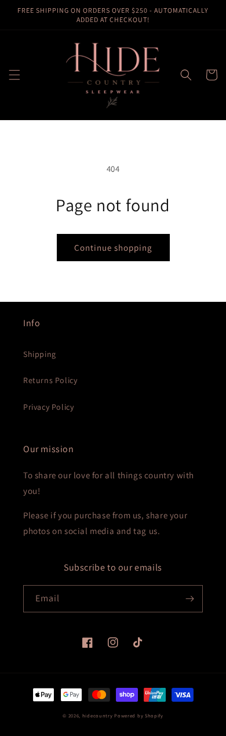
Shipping (39, 354)
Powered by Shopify (138, 715)
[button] (14, 75)
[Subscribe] (189, 598)
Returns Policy (50, 380)
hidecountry (97, 715)
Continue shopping (113, 247)
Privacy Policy (48, 407)
